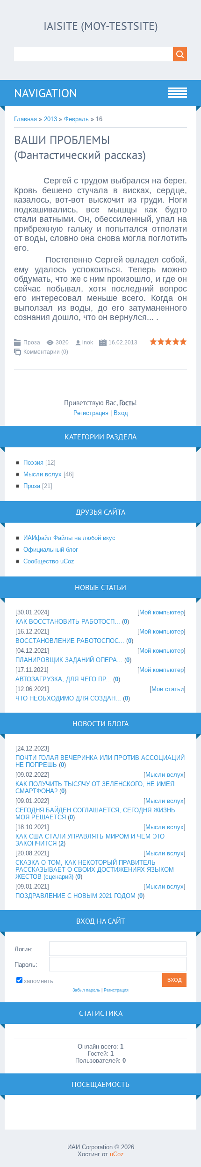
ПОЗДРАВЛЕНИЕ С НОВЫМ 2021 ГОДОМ (75, 895)
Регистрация (90, 412)
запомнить (38, 981)
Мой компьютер (161, 612)
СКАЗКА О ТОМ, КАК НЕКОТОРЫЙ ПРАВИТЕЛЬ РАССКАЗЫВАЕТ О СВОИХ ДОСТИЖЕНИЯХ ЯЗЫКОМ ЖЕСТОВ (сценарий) (94, 869)
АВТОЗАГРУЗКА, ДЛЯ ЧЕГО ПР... (63, 679)
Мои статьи (167, 689)
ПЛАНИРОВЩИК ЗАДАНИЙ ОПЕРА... (68, 660)
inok (87, 342)
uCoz (117, 1154)
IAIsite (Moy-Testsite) (100, 26)
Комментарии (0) (45, 352)
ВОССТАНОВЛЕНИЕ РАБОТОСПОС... (69, 640)
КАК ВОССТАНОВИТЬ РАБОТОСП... (67, 621)
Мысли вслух (42, 474)
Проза (31, 342)
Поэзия (33, 462)
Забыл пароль (86, 990)
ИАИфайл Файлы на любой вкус (69, 537)
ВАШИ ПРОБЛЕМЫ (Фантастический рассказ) (80, 147)
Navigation (45, 93)
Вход (121, 412)
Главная (25, 119)
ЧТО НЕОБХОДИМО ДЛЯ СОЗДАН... (68, 698)
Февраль (76, 119)
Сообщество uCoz (48, 561)
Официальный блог (50, 549)
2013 (50, 119)
